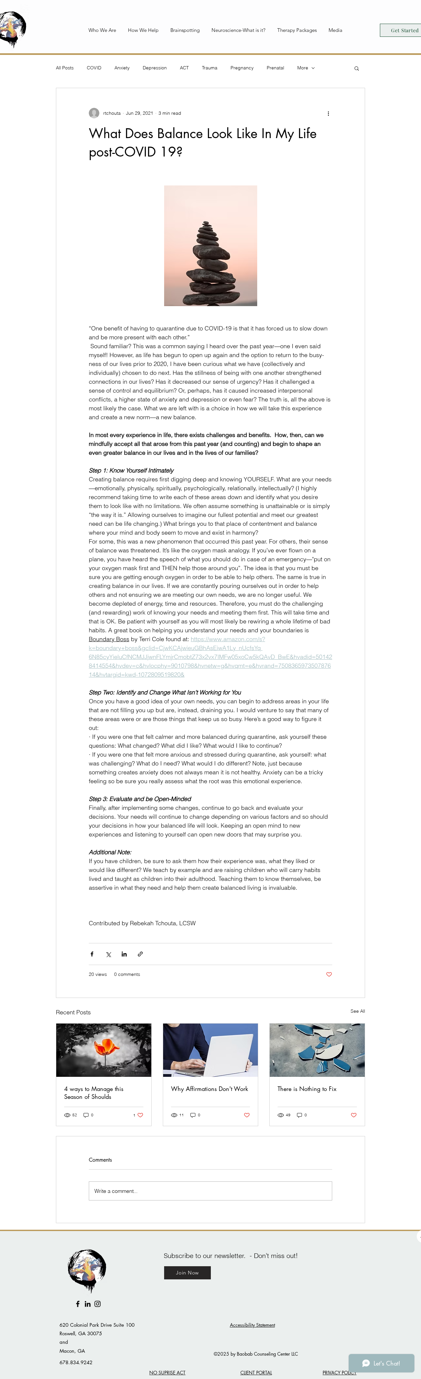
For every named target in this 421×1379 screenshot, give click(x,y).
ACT (184, 68)
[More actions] (328, 113)
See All (358, 1011)
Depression (155, 68)
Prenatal (275, 68)
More (302, 68)
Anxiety (122, 68)
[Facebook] (78, 1304)
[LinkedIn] (88, 1304)
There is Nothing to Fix (307, 1089)
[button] (103, 30)
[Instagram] (97, 1304)
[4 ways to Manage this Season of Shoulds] (103, 1050)
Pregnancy (242, 68)
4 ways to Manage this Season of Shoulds (93, 1093)
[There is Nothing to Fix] (317, 1050)
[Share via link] (140, 954)
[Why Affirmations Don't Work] (210, 1050)
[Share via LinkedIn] (124, 954)
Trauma (209, 68)
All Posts (65, 68)
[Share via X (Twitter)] (108, 954)
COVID (94, 68)
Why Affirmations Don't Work (209, 1089)
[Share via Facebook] (92, 954)
